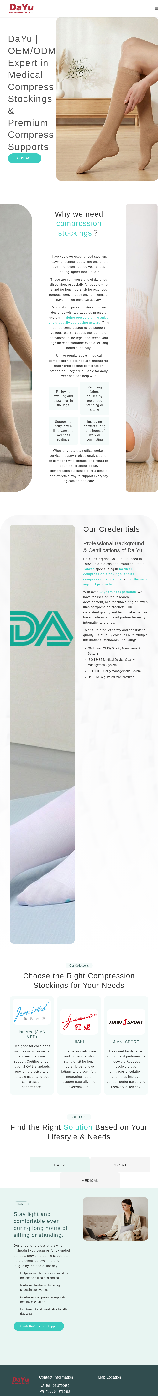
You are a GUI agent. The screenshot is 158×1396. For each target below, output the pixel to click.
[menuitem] (156, 8)
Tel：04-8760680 (57, 1385)
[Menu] (156, 8)
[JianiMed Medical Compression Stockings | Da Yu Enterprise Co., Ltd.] (21, 8)
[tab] (60, 1164)
